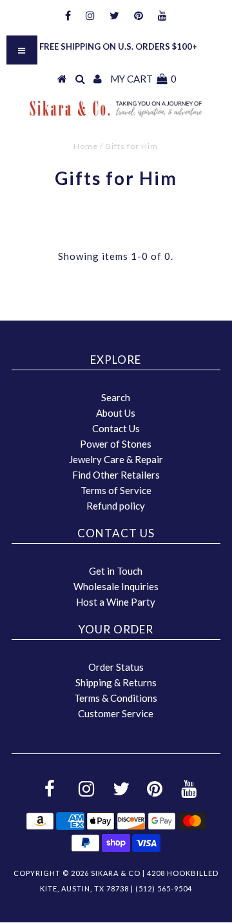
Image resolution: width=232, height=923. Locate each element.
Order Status (116, 667)
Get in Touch (115, 571)
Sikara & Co (115, 873)
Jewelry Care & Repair (116, 459)
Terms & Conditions (115, 698)
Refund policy (115, 505)
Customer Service (115, 713)
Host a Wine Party (115, 602)
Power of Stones (115, 444)
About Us (115, 413)
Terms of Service (116, 490)
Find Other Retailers (116, 475)
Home (85, 146)
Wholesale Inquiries (116, 586)
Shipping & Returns (116, 682)
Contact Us (116, 428)
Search (115, 397)
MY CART (143, 78)
